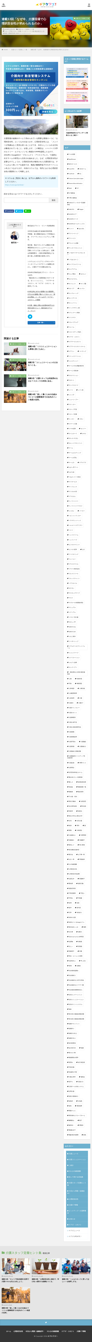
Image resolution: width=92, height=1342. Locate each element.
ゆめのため (72, 631)
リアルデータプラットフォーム (76, 647)
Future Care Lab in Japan (76, 178)
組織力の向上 (73, 1033)
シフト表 (80, 390)
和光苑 (84, 806)
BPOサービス (73, 164)
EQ (80, 173)
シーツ (71, 390)
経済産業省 (72, 1043)
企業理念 (71, 767)
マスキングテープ (74, 593)
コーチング (82, 351)
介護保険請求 (73, 737)
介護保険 (71, 732)
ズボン (81, 419)
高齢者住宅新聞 (73, 1135)
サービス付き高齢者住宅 (76, 366)
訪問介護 (71, 1091)
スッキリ (71, 419)
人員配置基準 (73, 693)
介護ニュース (73, 1154)
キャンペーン (73, 303)
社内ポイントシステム (75, 1004)
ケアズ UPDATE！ (75, 1236)
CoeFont (71, 173)
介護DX (71, 703)
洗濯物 (71, 941)
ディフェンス (73, 486)
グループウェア (73, 322)
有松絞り (79, 912)
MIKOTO (71, 209)
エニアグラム (73, 269)
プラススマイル (73, 564)
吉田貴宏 (83, 801)
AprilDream (72, 159)
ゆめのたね (72, 627)
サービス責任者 (73, 370)
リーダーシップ (26, 31)
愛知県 (71, 883)
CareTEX (71, 169)
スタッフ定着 (17, 31)
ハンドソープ (73, 540)
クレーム (71, 327)
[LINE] (27, 211)
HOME (6, 49)
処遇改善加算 (82, 782)
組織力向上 (72, 1038)
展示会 (71, 854)
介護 (33, 31)
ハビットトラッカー (75, 515)
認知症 (71, 1101)
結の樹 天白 (72, 1048)
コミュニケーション (75, 356)
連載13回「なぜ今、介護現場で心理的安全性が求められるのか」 (50, 49)
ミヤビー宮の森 (73, 617)
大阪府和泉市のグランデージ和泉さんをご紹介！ (77, 134)
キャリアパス (73, 298)
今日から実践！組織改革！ (76, 1192)
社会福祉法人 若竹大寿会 (76, 980)
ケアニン (71, 351)
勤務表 (71, 792)
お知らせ (72, 1219)
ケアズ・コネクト (74, 337)
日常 (70, 912)
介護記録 (71, 763)
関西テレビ (72, 1110)
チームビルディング (75, 453)
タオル (84, 433)
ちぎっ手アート (73, 467)
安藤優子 (82, 840)
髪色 (84, 1135)
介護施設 (83, 741)
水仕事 (71, 932)
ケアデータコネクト (75, 341)
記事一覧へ (40, 322)
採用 (70, 903)
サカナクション (73, 375)
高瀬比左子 (72, 1130)
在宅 (70, 821)
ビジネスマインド (74, 544)
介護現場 (71, 746)
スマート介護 (73, 424)
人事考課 (71, 688)
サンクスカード (73, 385)
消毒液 (80, 941)
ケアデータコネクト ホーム (77, 346)
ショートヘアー (73, 399)
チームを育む (73, 457)
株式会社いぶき (73, 927)
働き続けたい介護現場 (75, 777)
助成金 (71, 787)
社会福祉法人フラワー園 (76, 985)
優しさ (71, 782)
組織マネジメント (74, 1024)
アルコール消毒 (73, 243)
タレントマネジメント (75, 443)
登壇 (70, 966)
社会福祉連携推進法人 (75, 990)
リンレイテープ (73, 653)
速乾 (70, 1106)
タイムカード (73, 433)
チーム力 (71, 462)
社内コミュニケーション (23, 33)
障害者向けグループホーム (77, 1115)
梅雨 (84, 927)
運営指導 (79, 1106)
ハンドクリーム (73, 535)
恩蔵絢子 (82, 878)
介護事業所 (72, 717)
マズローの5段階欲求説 (76, 602)
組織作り (71, 1028)
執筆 (70, 825)
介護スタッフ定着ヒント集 (26, 29)
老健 (82, 1048)
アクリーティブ (73, 233)
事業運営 (79, 683)
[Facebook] (9, 211)
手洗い (83, 893)
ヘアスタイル (73, 583)
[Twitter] (19, 211)
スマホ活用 (72, 428)
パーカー (82, 511)
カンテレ (82, 288)
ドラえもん (72, 496)
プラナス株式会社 (74, 569)
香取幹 (81, 1125)
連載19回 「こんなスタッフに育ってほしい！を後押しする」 (75, 1280)
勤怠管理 (80, 792)
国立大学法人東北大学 (75, 816)
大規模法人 (72, 835)
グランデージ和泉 (74, 312)
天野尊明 (83, 835)
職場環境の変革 (73, 1057)
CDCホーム (82, 169)
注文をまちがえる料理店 (76, 936)
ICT (78, 188)
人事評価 (82, 688)
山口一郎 (71, 859)
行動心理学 (72, 1077)
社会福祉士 (72, 975)
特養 (80, 951)
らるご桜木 (72, 636)
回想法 (80, 811)
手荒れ (71, 898)
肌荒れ (71, 1062)
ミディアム (72, 612)
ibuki (70, 188)
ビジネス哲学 (73, 549)
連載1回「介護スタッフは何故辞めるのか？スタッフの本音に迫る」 (43, 379)
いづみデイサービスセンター (76, 253)
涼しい (71, 946)
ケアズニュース (74, 1230)
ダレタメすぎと (73, 438)
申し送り (83, 961)
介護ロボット (73, 712)
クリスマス (72, 317)
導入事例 (82, 845)
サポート (71, 380)
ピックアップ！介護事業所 (76, 1212)
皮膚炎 (79, 966)
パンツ (71, 530)
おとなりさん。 (73, 279)
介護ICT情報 (73, 1205)
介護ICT (80, 703)
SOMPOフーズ (73, 219)
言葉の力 (80, 1081)
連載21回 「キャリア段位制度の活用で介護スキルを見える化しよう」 (15, 1280)
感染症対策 (72, 888)
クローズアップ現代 (75, 332)
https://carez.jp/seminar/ (14, 185)
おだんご (83, 274)
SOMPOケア (73, 214)
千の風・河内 (73, 796)
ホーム (8, 1331)
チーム (71, 448)
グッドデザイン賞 (74, 308)
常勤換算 (82, 859)
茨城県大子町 (73, 1072)
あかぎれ (81, 228)
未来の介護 (72, 917)
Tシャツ (71, 228)
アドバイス (72, 238)
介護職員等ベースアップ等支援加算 (76, 757)
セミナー (83, 428)
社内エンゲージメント (75, 995)
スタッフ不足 (8, 31)
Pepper (81, 209)
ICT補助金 (72, 193)
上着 (70, 679)
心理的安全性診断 (74, 874)
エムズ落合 (72, 274)
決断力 (80, 932)
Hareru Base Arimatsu (75, 183)
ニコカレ (71, 511)
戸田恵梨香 (72, 893)
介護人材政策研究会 (75, 727)
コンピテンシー (73, 361)
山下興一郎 (81, 854)
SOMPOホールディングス (77, 224)
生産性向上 (72, 961)
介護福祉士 (82, 746)
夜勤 (70, 830)
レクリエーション (74, 657)
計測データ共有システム (76, 1086)
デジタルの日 (73, 491)
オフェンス (72, 283)
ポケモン (71, 588)
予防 (70, 683)
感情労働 (80, 883)
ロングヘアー (73, 667)
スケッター (72, 404)
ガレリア (71, 288)
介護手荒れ (72, 741)
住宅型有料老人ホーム (75, 772)
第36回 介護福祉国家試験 (76, 1019)
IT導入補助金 (73, 198)
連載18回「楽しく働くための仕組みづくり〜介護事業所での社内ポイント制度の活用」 (42, 397)
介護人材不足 (73, 722)
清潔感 (80, 946)
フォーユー (72, 559)
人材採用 (71, 698)
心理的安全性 (11, 33)
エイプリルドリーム (75, 264)
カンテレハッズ (73, 293)
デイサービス (73, 482)
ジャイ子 (71, 395)
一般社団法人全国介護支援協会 (76, 673)
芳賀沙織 (71, 1067)
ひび (83, 549)
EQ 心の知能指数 (75, 1171)
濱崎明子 (71, 951)
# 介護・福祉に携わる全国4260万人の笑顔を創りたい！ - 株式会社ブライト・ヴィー (41, 308)
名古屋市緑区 (73, 806)
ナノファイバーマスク (75, 506)
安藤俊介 (71, 840)
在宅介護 (79, 821)
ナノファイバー (73, 501)
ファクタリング (73, 554)
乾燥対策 (79, 679)
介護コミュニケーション (77, 1159)
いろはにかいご (73, 259)
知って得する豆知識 (76, 1177)
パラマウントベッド (75, 520)
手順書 (80, 898)
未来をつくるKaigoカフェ (76, 922)
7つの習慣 (72, 154)
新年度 (79, 907)
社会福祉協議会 (73, 970)
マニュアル (72, 607)
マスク (71, 598)
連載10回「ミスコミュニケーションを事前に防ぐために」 (42, 347)
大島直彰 (79, 830)
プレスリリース (73, 573)
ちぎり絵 (71, 472)
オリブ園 (83, 283)
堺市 (78, 825)
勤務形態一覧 (82, 787)
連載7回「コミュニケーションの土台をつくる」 (43, 363)
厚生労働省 (72, 801)
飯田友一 (71, 1125)
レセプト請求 (73, 662)
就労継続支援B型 (74, 850)
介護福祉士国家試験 (75, 751)
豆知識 (80, 1101)
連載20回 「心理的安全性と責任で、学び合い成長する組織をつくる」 (45, 1280)
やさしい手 (72, 622)
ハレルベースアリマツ (75, 525)
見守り (71, 1081)
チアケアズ (82, 462)
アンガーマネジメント (75, 248)
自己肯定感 (81, 1062)
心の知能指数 (73, 864)
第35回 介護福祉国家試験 (76, 1014)
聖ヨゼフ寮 (72, 1053)
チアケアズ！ (53, 1336)
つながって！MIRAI (75, 477)
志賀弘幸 (71, 878)
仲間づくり (82, 763)
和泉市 (71, 811)
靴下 (80, 1120)
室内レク (71, 845)
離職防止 (71, 1120)
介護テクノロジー (74, 707)
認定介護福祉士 (73, 1096)
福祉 (70, 1009)
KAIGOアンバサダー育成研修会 (76, 203)
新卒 (70, 907)
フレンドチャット (74, 578)
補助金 (83, 1077)
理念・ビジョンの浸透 (75, 956)
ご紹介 (71, 1165)
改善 (78, 903)
